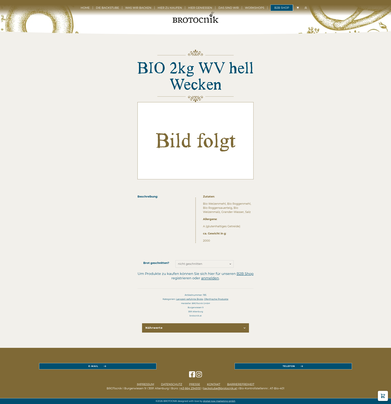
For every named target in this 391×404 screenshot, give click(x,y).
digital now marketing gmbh (219, 401)
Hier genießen (200, 7)
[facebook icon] (192, 375)
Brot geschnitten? (156, 263)
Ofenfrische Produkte (216, 299)
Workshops (254, 7)
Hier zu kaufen (170, 7)
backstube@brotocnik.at (220, 388)
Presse (194, 384)
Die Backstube (107, 7)
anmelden (210, 278)
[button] (383, 396)
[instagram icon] (199, 375)
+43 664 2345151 (190, 388)
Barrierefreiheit (240, 384)
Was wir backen (138, 7)
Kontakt (213, 384)
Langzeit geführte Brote (189, 299)
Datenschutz (171, 384)
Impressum (145, 384)
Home (85, 7)
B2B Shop (281, 7)
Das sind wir (228, 7)
